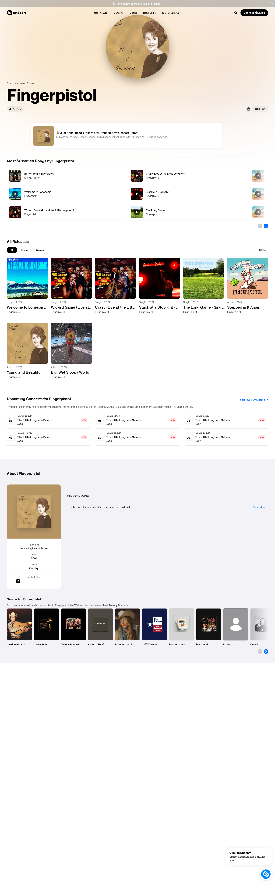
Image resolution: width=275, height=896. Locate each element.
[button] (272, 3)
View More (259, 507)
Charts (133, 12)
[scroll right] (266, 226)
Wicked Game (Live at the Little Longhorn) (49, 210)
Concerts (118, 12)
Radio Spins (149, 12)
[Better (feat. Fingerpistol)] (65, 175)
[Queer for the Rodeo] (258, 175)
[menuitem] (101, 13)
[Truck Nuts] (258, 212)
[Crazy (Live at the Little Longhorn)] (187, 175)
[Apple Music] (12, 318)
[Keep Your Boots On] (258, 194)
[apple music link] (260, 109)
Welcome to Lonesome (37, 192)
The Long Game (155, 210)
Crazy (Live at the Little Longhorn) (166, 173)
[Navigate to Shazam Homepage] (16, 12)
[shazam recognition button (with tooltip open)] (265, 874)
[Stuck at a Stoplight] (187, 194)
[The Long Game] (187, 212)
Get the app (101, 12)
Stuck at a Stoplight (157, 192)
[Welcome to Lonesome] (65, 194)
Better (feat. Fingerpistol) (39, 173)
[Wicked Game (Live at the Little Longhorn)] (65, 212)
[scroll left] (260, 226)
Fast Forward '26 (171, 12)
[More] (111, 175)
